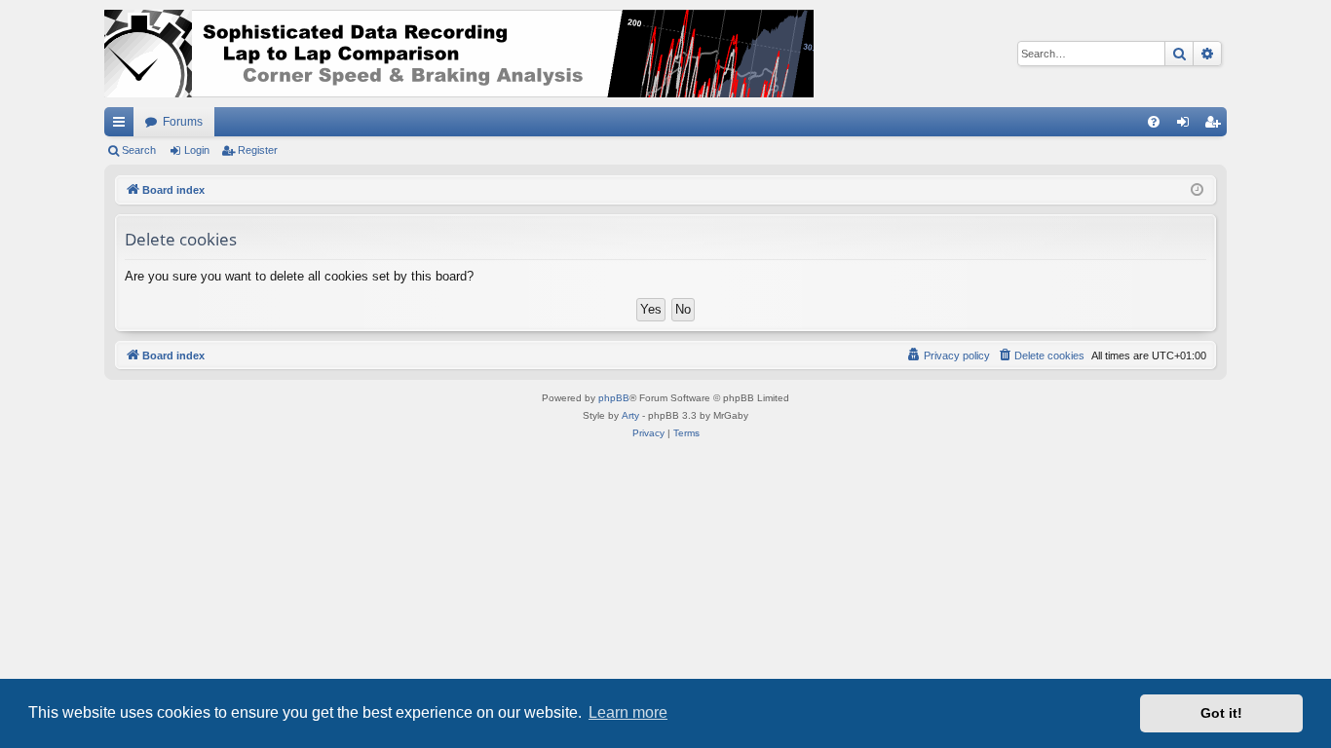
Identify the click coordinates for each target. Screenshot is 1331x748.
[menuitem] (1153, 121)
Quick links (122, 125)
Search (139, 150)
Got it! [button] (1221, 713)
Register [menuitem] (1216, 125)
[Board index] (459, 53)
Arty (630, 415)
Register (258, 150)
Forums (183, 122)
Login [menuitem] (1187, 125)
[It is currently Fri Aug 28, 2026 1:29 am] (1197, 190)
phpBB (613, 398)
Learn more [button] (628, 712)
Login (196, 150)
